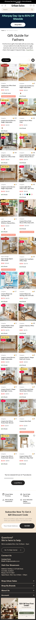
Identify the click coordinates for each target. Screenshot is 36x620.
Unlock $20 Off (26, 612)
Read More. (30, 50)
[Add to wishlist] (16, 65)
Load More (18, 483)
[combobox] (18, 9)
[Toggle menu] (2, 5)
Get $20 (27, 526)
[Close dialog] (34, 599)
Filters (7, 60)
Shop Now (18, 25)
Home (2, 30)
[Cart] (33, 5)
